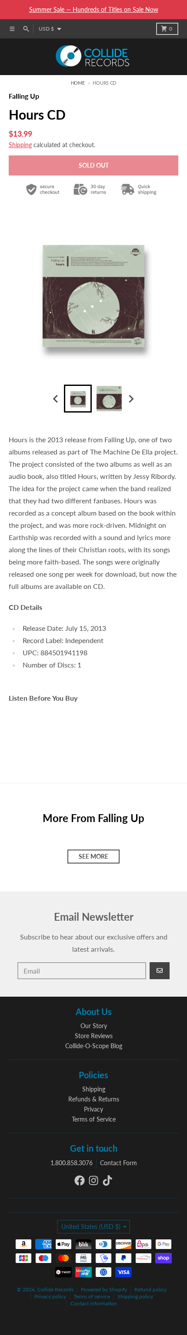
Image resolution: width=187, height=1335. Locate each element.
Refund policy (150, 1289)
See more (93, 856)
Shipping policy (135, 1296)
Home (78, 83)
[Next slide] (131, 398)
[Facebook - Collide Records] (79, 1180)
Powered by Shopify (104, 1289)
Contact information (93, 1303)
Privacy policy (50, 1296)
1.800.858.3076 (71, 1162)
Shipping (20, 144)
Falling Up (24, 96)
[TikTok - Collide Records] (107, 1180)
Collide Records (55, 1289)
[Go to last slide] (56, 398)
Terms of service (91, 1296)
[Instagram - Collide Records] (93, 1180)
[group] (78, 399)
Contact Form (118, 1162)
